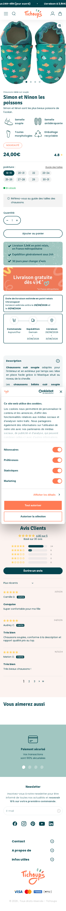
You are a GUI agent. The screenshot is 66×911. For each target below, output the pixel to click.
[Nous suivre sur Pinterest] (33, 823)
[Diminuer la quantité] (7, 220)
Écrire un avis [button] (33, 571)
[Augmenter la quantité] (16, 220)
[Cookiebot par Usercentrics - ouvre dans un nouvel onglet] (40, 392)
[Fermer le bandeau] (61, 391)
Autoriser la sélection (33, 516)
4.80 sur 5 (42, 536)
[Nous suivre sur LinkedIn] (51, 823)
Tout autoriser (33, 505)
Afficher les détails (44, 494)
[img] (10, 592)
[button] (18, 546)
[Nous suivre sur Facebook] (15, 823)
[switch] (57, 460)
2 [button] (29, 681)
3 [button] (34, 681)
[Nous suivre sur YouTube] (42, 823)
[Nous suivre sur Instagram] (24, 824)
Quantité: (9, 213)
